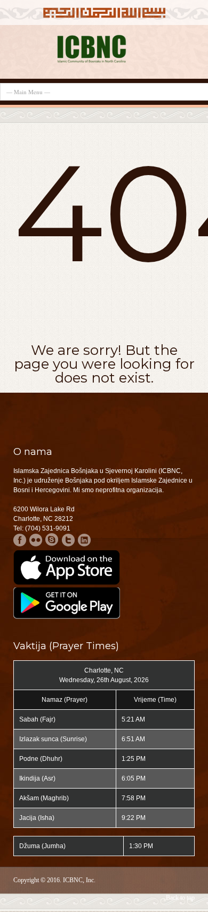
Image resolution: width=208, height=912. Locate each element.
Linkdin (84, 539)
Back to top (180, 897)
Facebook (20, 539)
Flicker (36, 539)
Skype (52, 539)
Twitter (68, 539)
